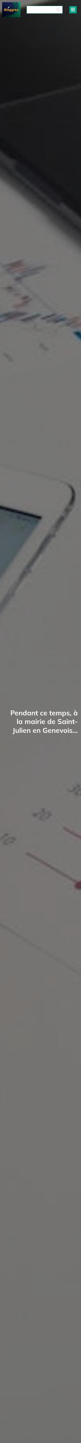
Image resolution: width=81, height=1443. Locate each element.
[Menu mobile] (73, 9)
